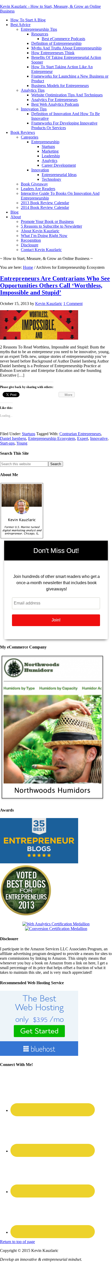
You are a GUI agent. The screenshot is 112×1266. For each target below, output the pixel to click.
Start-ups (7, 443)
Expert (82, 438)
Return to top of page (17, 1241)
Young (21, 443)
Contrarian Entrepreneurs (80, 434)
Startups (28, 434)
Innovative (99, 438)
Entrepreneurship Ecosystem (51, 438)
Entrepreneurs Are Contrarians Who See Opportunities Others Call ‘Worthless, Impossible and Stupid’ (55, 285)
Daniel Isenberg (13, 438)
